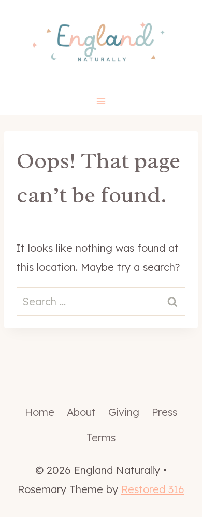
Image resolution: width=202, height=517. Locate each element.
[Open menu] (101, 101)
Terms (101, 437)
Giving (123, 411)
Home (39, 411)
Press (164, 411)
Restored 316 (152, 489)
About (81, 411)
